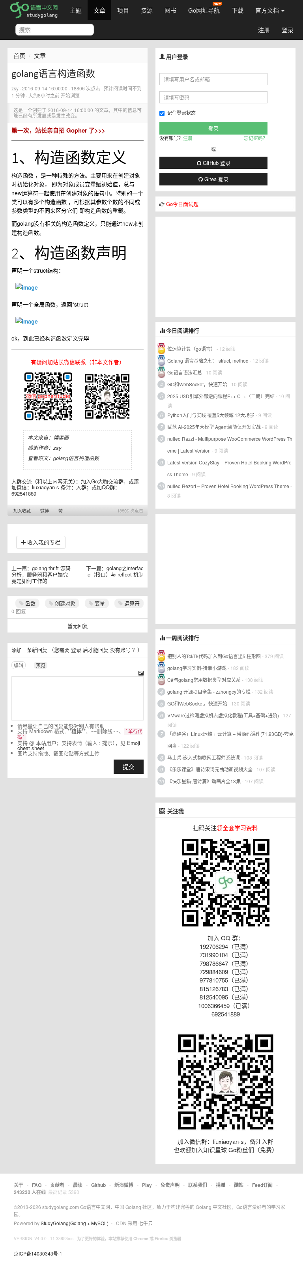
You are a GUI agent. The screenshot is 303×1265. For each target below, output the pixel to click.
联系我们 (197, 1184)
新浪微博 (123, 1184)
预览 (40, 665)
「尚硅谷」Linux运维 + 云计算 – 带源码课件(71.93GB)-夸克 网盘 (230, 739)
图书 (170, 10)
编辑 (18, 665)
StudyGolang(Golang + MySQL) (74, 1223)
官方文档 (268, 10)
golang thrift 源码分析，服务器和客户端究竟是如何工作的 (41, 574)
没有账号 (120, 649)
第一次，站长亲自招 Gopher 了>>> (58, 130)
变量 (99, 603)
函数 (30, 603)
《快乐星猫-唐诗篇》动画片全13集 (204, 781)
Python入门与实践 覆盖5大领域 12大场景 (210, 415)
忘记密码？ (255, 138)
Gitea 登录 (215, 179)
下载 (237, 10)
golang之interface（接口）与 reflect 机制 (116, 571)
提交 (129, 766)
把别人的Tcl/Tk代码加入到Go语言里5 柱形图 (214, 656)
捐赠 (220, 1184)
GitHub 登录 (215, 163)
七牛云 (145, 1223)
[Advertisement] (214, 266)
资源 (147, 10)
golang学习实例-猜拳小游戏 (196, 667)
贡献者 (57, 1184)
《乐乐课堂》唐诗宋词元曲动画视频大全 (209, 769)
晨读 (77, 1184)
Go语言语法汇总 (184, 372)
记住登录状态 (181, 112)
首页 (19, 55)
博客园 (61, 437)
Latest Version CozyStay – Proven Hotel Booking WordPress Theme (229, 468)
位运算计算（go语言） (191, 348)
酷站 (238, 1184)
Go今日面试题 (182, 204)
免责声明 (170, 1184)
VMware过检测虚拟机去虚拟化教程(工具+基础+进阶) (223, 715)
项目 (123, 10)
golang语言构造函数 (76, 458)
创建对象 (64, 603)
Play (147, 1184)
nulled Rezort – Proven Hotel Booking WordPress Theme (228, 486)
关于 (18, 1184)
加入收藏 (22, 510)
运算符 (131, 603)
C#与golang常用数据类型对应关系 (204, 679)
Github (98, 1184)
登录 (288, 30)
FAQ (36, 1184)
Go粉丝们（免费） (253, 1149)
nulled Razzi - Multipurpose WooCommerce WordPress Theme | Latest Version (229, 444)
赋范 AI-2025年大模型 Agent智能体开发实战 (214, 426)
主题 (76, 10)
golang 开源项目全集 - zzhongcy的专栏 (209, 691)
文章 (99, 10)
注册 (264, 30)
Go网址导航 (204, 10)
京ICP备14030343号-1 (38, 1253)
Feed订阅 (262, 1184)
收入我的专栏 (43, 542)
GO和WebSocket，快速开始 (197, 384)
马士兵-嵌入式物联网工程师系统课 (203, 757)
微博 (44, 510)
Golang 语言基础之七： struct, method (208, 360)
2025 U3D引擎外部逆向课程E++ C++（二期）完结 (221, 396)
